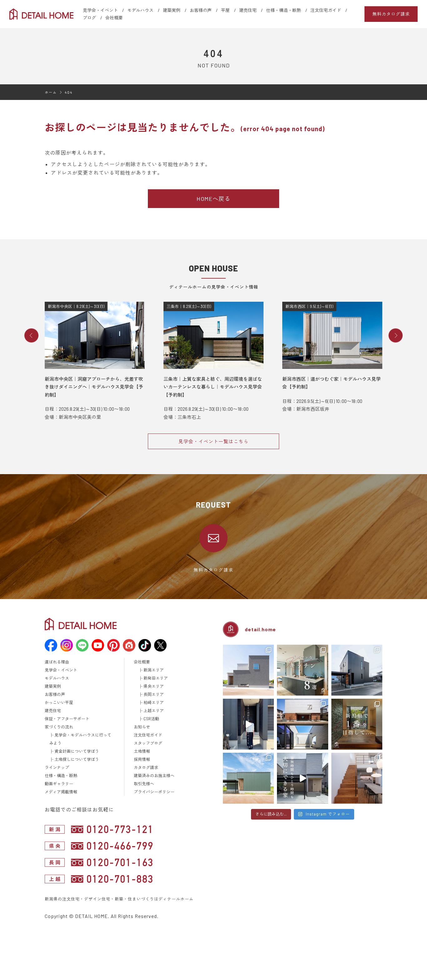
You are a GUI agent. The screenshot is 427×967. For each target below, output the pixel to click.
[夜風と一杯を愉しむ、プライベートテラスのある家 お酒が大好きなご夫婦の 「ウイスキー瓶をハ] (248, 670)
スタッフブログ (148, 743)
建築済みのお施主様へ (154, 775)
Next (396, 336)
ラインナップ (57, 767)
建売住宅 (248, 10)
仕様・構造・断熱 (283, 10)
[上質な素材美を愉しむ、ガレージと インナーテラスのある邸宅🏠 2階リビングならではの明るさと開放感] (302, 724)
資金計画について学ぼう (76, 751)
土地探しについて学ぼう (76, 759)
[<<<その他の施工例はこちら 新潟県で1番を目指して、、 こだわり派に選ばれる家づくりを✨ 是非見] (356, 724)
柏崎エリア (153, 702)
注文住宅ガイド (325, 10)
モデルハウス (140, 10)
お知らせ (142, 726)
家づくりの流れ (59, 726)
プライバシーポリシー (154, 791)
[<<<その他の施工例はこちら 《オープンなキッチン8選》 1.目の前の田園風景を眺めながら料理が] (302, 670)
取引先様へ (144, 783)
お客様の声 (201, 10)
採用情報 (142, 759)
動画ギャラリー (59, 783)
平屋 (225, 10)
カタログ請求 (146, 767)
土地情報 (142, 751)
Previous (31, 336)
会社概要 (114, 17)
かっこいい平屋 (59, 702)
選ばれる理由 (57, 661)
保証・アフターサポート (67, 718)
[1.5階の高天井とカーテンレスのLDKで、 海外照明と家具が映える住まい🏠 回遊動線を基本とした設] (356, 670)
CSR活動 (151, 718)
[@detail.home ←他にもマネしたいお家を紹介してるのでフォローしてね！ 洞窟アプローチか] (248, 724)
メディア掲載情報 (61, 791)
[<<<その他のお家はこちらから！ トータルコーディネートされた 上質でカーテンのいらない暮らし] (356, 778)
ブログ (89, 17)
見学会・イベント (100, 10)
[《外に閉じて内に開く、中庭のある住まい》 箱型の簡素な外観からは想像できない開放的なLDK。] (248, 778)
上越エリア (153, 710)
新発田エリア (155, 678)
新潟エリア (153, 669)
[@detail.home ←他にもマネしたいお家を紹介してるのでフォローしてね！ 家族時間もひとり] (302, 778)
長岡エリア (153, 694)
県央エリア (153, 686)
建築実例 (171, 10)
